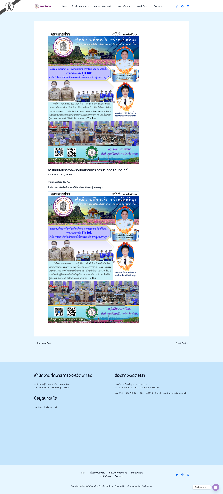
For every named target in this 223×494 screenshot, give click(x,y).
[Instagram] (188, 474)
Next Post (182, 343)
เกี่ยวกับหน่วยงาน (78, 6)
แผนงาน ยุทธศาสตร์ (102, 6)
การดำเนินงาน (124, 6)
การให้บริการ (142, 6)
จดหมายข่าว (55, 174)
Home (64, 6)
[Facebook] (182, 6)
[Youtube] (188, 6)
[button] (87, 6)
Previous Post (42, 343)
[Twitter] (177, 474)
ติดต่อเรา (158, 6)
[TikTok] (177, 6)
